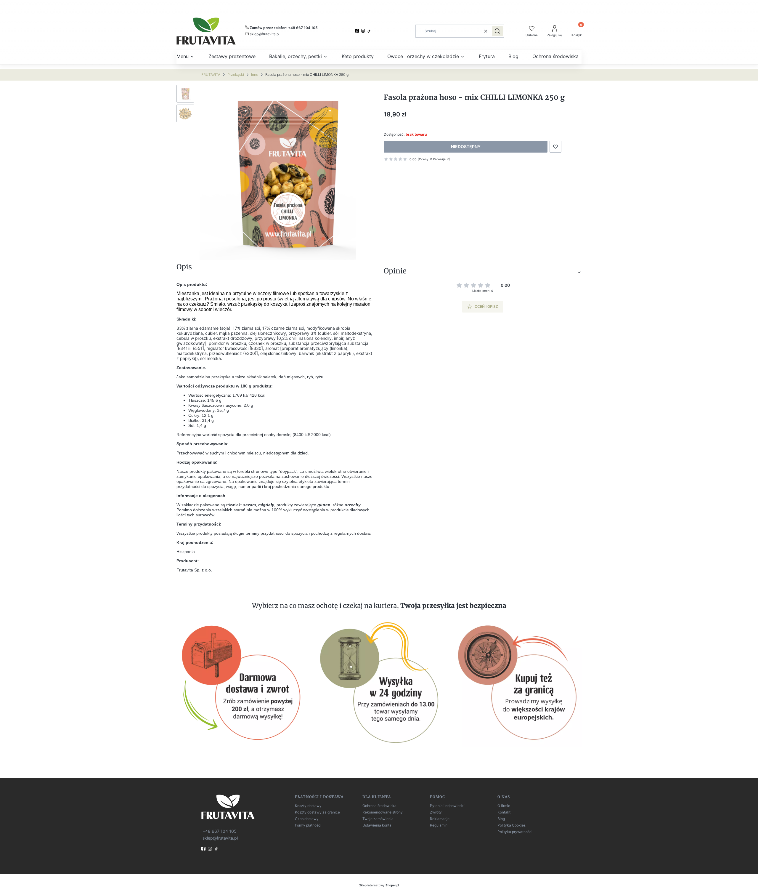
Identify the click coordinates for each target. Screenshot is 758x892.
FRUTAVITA (210, 74)
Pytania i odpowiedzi (447, 805)
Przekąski (235, 74)
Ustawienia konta (376, 825)
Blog (501, 818)
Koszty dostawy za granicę (317, 812)
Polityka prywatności (514, 831)
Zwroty (436, 812)
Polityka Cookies (511, 825)
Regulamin (438, 825)
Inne (254, 74)
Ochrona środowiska (379, 805)
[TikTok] (369, 31)
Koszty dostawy (308, 805)
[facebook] (357, 31)
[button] (497, 31)
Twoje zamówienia (378, 818)
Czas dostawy (307, 818)
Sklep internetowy (379, 885)
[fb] (204, 848)
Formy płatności (308, 825)
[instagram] (363, 31)
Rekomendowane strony (382, 812)
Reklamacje (439, 818)
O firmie (503, 805)
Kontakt (503, 812)
